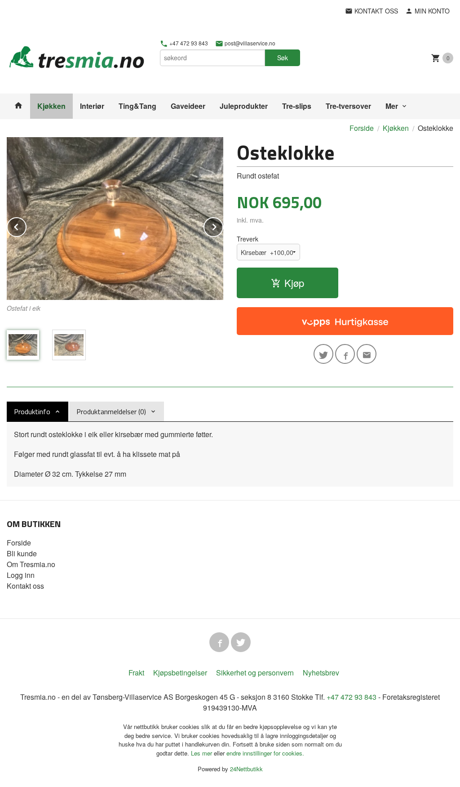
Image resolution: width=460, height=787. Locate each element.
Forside (361, 128)
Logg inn (21, 575)
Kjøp (294, 283)
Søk (282, 57)
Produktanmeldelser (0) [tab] (111, 411)
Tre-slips (296, 106)
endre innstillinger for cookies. (265, 753)
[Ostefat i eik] (115, 218)
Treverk (247, 238)
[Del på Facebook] (345, 354)
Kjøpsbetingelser (180, 672)
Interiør (92, 106)
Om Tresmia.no (31, 564)
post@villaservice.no (249, 43)
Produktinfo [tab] (32, 411)
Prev (26, 226)
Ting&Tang (137, 106)
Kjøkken (51, 106)
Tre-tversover (348, 106)
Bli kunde (22, 553)
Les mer (202, 753)
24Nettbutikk (246, 769)
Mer (391, 106)
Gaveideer (188, 106)
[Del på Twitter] (323, 354)
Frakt (136, 672)
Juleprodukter (244, 106)
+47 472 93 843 (188, 43)
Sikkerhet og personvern (255, 672)
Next (222, 226)
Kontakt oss (25, 586)
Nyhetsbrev (321, 672)
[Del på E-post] (366, 354)
